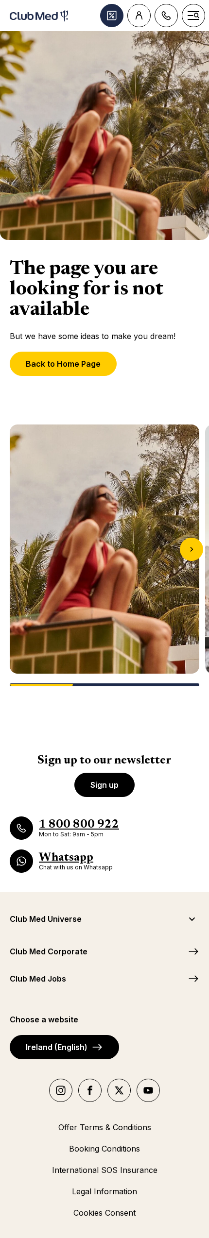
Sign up (104, 785)
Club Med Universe (46, 919)
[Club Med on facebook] (90, 1090)
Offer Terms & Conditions (104, 1127)
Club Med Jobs (38, 979)
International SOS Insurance (104, 1170)
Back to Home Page (63, 364)
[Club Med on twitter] (119, 1090)
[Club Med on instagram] (60, 1090)
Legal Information (104, 1191)
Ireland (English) (56, 1047)
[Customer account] (139, 15)
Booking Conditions (104, 1148)
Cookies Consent (104, 1213)
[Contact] (166, 15)
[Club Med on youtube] (148, 1090)
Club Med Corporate (48, 951)
